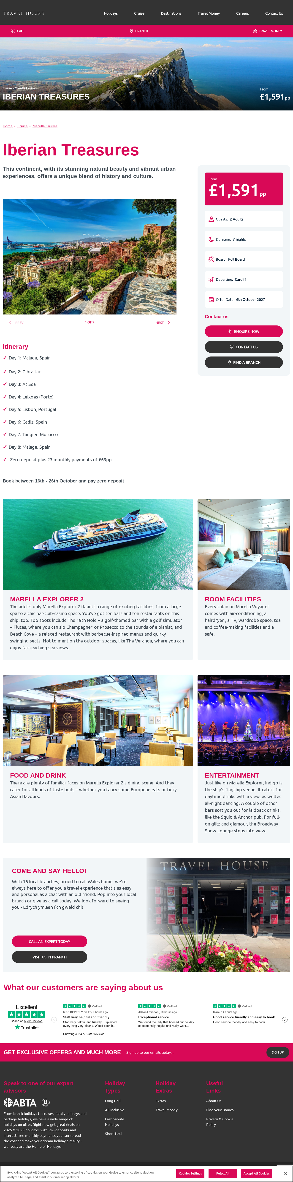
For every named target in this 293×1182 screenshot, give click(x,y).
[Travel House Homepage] (23, 13)
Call (20, 31)
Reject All (222, 1173)
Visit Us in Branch (50, 957)
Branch (141, 31)
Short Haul (113, 1134)
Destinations (171, 13)
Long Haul (113, 1101)
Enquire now (246, 331)
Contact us (247, 347)
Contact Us (274, 13)
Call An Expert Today (49, 941)
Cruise (139, 13)
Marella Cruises (26, 88)
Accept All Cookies (256, 1173)
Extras (161, 1101)
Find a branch (246, 362)
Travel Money (209, 13)
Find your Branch (220, 1110)
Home (8, 126)
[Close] (286, 1174)
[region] (146, 1174)
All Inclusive (114, 1110)
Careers (242, 13)
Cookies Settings (190, 1173)
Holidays (111, 13)
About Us (213, 1101)
